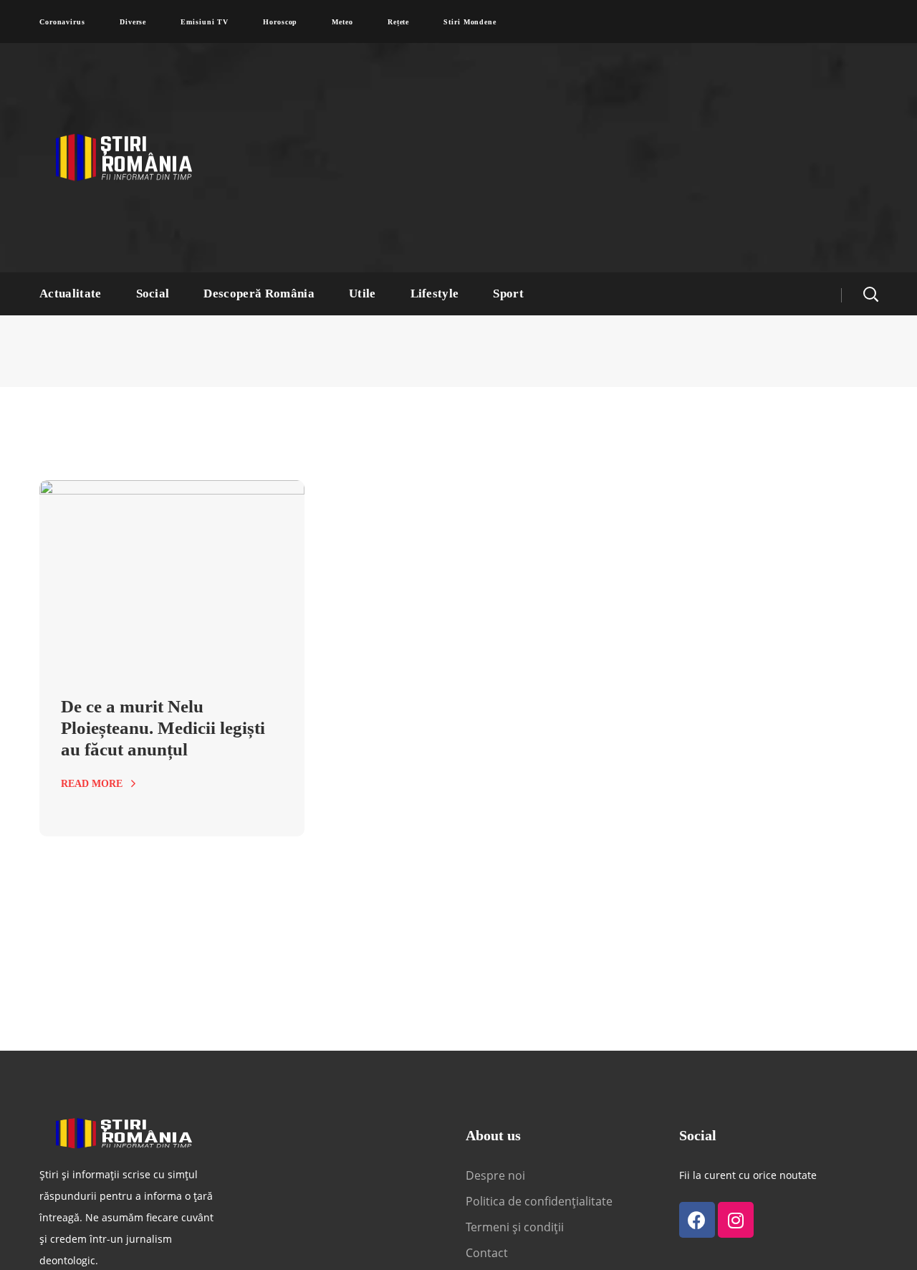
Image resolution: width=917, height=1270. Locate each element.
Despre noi (495, 1175)
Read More (92, 783)
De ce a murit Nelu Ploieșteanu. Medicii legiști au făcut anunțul (163, 728)
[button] (870, 294)
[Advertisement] (598, 157)
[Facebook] (697, 1220)
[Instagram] (736, 1220)
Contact (488, 1253)
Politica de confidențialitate (539, 1201)
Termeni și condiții (515, 1227)
